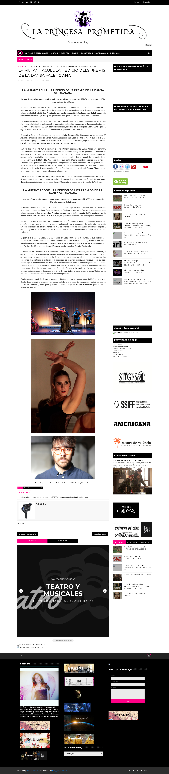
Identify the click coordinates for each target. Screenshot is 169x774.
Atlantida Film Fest (120, 347)
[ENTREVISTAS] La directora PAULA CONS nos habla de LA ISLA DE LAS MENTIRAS (137, 263)
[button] (21, 591)
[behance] (145, 770)
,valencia (47, 80)
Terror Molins (118, 354)
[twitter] (23, 2)
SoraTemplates (33, 771)
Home (136, 2)
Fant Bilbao (117, 345)
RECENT (119, 542)
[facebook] (19, 2)
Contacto (146, 2)
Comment (145, 542)
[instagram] (35, 2)
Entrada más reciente (27, 534)
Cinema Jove (118, 351)
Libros (54, 53)
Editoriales (42, 53)
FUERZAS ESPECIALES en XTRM (128, 460)
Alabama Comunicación (108, 53)
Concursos (87, 53)
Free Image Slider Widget (64, 640)
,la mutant (40, 80)
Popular (132, 542)
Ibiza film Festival (120, 356)
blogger (32, 541)
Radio (75, 53)
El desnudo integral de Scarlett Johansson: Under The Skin (137, 235)
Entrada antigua (99, 534)
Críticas (28, 53)
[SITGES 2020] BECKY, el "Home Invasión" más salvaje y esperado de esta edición (137, 281)
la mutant (28, 66)
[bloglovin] (31, 2)
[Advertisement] (132, 306)
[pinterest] (27, 2)
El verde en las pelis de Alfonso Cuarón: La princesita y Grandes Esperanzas (138, 226)
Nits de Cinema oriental (122, 349)
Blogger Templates (60, 771)
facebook (62, 541)
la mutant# (28, 488)
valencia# (38, 488)
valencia (37, 66)
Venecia (116, 352)
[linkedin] (39, 2)
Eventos (65, 53)
